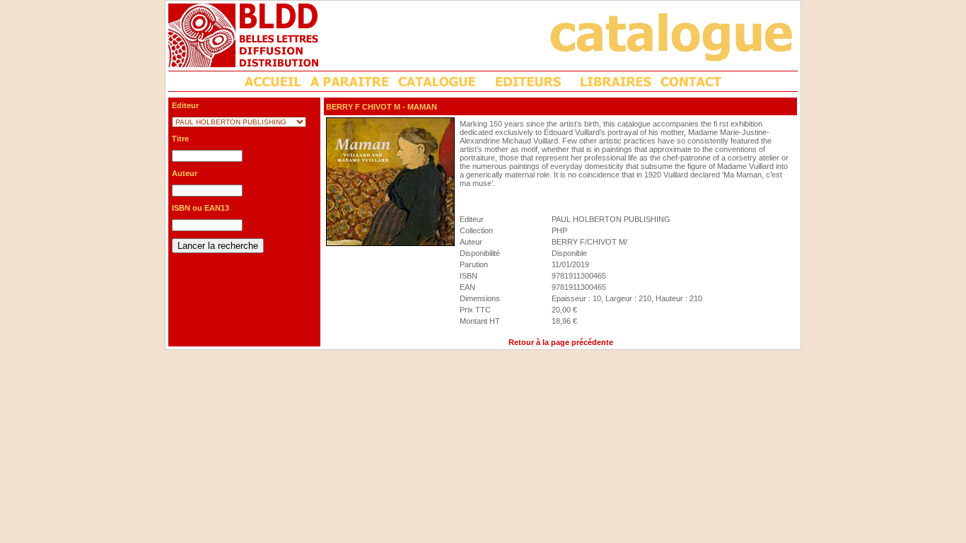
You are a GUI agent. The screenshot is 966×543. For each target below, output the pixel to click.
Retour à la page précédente (560, 342)
